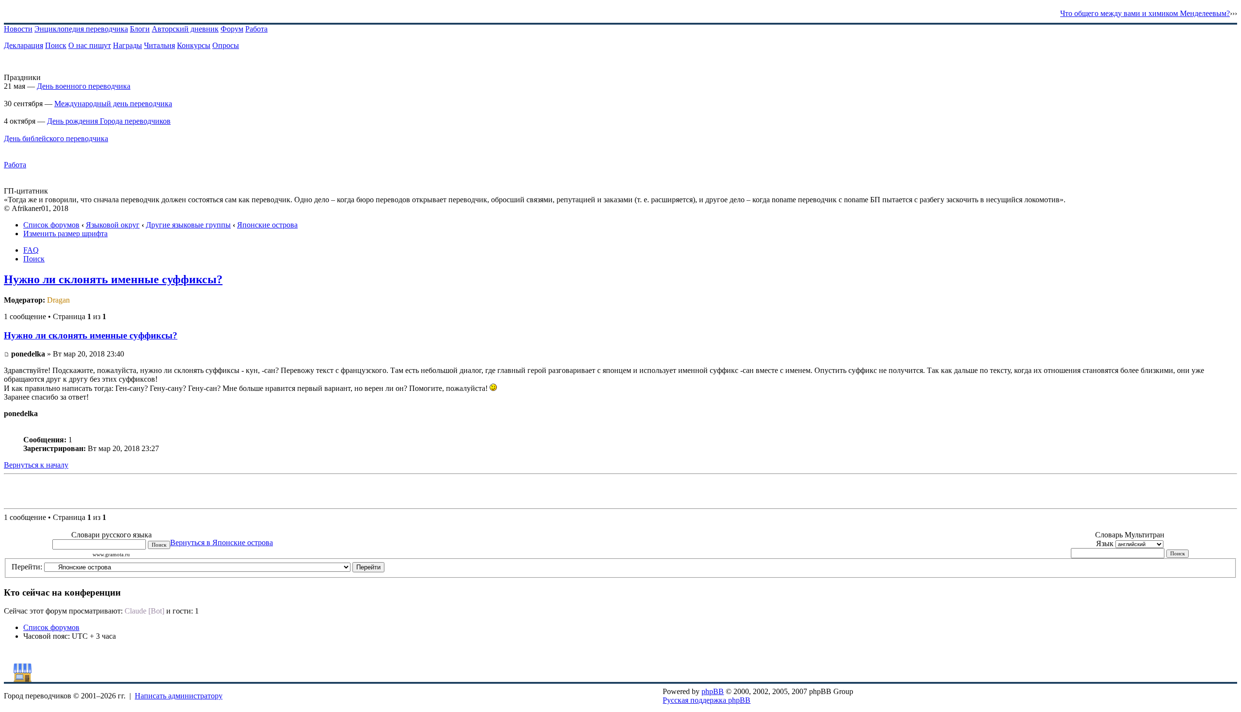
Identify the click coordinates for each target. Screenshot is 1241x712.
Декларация (23, 45)
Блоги (140, 29)
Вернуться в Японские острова (221, 542)
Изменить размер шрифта (65, 233)
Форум (232, 29)
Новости (18, 29)
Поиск (55, 45)
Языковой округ (113, 225)
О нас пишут (89, 45)
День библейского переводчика (56, 138)
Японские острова (267, 225)
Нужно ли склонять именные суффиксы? (113, 279)
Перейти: (27, 567)
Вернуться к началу (36, 465)
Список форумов (51, 225)
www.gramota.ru (111, 554)
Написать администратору (179, 696)
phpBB (712, 691)
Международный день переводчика (113, 103)
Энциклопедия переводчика (81, 29)
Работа (256, 29)
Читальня (159, 45)
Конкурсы (193, 45)
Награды (127, 45)
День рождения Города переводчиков (109, 121)
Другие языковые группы (188, 225)
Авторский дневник (185, 29)
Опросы (225, 45)
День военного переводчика (83, 86)
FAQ (31, 250)
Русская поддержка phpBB (706, 700)
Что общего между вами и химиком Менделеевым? (1145, 13)
